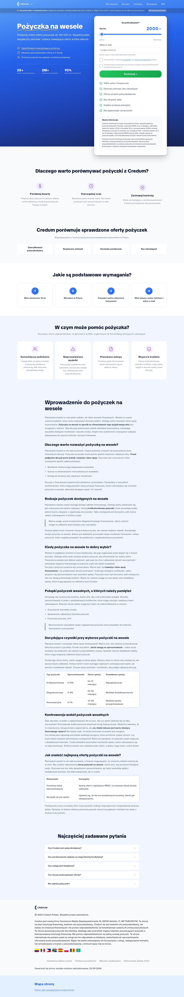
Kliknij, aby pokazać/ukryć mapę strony (54, 990)
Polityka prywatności (85, 960)
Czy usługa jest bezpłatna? (61, 866)
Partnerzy (138, 4)
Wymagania (151, 4)
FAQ (163, 4)
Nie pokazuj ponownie (157, 10)
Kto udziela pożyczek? (59, 883)
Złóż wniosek (112, 4)
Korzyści (126, 4)
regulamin (127, 60)
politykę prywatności (143, 60)
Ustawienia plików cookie (59, 960)
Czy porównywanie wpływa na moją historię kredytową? (75, 857)
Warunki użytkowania (110, 960)
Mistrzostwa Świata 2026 (136, 960)
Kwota (103, 28)
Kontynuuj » (130, 74)
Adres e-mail (106, 45)
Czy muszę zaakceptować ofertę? (64, 875)
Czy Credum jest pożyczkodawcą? (64, 848)
